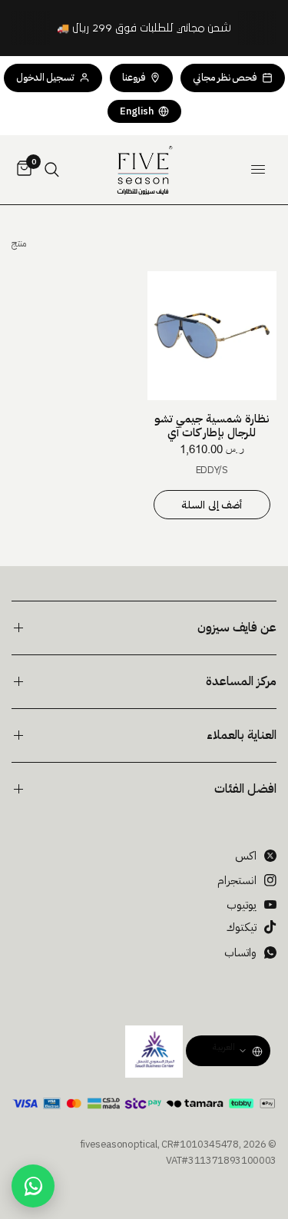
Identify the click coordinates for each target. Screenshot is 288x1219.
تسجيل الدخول (45, 77)
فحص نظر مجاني (225, 77)
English (137, 111)
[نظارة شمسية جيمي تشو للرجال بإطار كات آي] (212, 336)
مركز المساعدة (241, 681)
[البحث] (52, 169)
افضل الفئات (245, 789)
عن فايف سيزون (236, 627)
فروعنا (133, 77)
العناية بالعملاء (241, 735)
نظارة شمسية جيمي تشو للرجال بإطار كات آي (212, 425)
